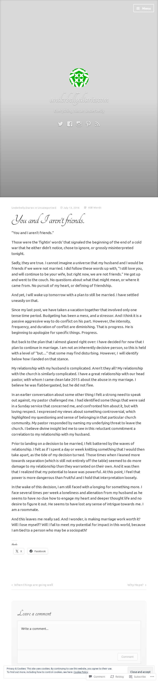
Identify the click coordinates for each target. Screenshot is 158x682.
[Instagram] (79, 124)
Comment (127, 656)
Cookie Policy (81, 672)
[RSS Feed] (97, 124)
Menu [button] (146, 8)
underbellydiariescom (79, 98)
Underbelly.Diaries (23, 207)
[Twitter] (60, 124)
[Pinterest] (88, 124)
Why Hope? (136, 584)
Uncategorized (47, 207)
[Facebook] (70, 124)
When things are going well (33, 584)
